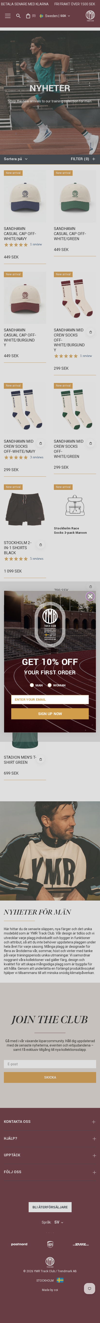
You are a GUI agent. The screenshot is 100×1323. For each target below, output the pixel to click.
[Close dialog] (90, 596)
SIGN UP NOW (50, 713)
